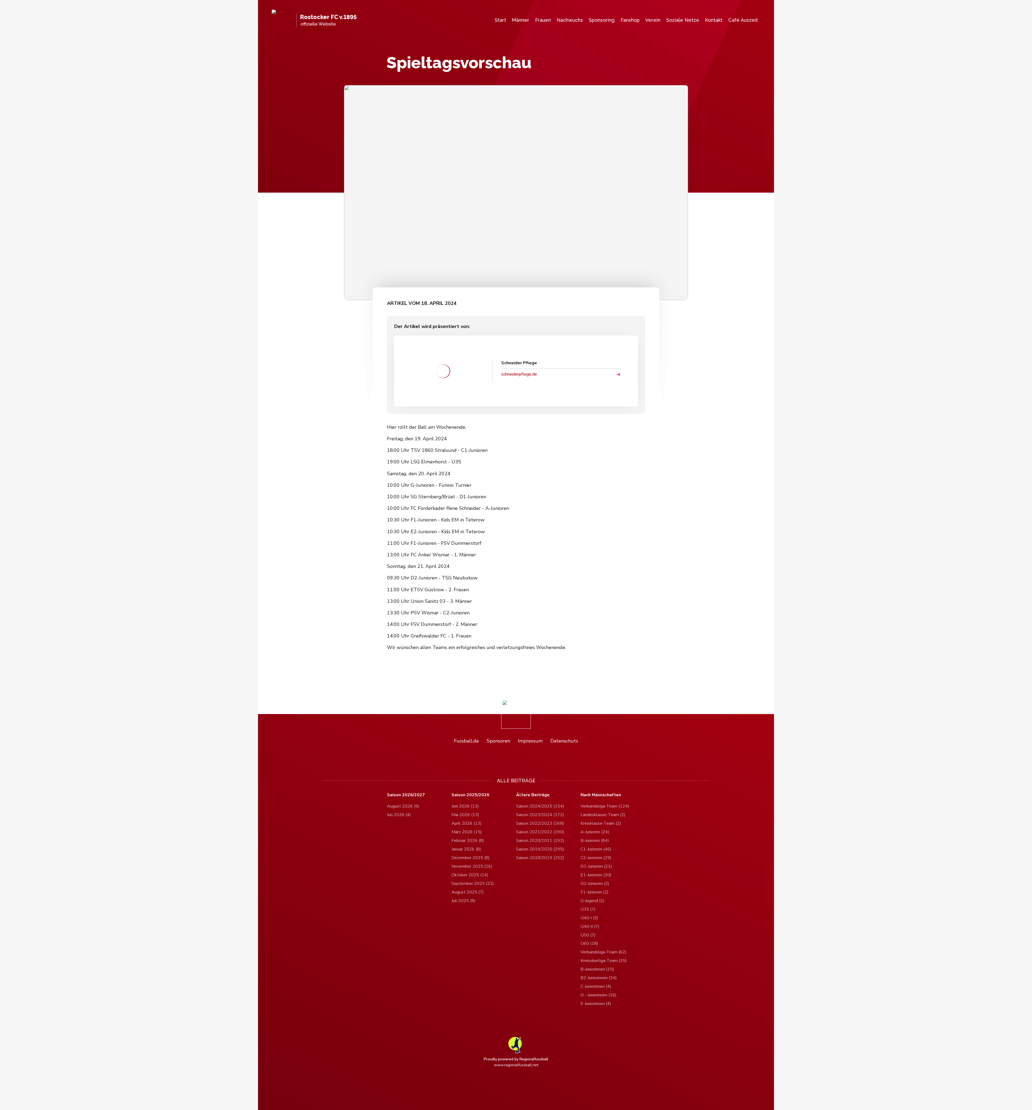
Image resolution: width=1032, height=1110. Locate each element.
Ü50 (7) (588, 935)
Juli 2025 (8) (463, 901)
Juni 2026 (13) (465, 806)
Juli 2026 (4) (399, 815)
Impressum (530, 741)
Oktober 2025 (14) (470, 875)
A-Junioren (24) (594, 832)
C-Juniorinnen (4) (595, 986)
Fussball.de (466, 741)
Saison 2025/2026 (470, 795)
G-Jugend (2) (592, 901)
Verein (652, 20)
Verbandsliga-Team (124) (604, 806)
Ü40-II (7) (589, 926)
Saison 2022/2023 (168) (540, 823)
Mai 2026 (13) (465, 815)
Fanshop (630, 20)
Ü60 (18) (589, 943)
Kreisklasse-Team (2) (600, 823)
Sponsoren (498, 741)
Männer (520, 20)
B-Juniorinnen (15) (597, 969)
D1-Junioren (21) (596, 866)
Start (500, 20)
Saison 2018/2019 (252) (540, 858)
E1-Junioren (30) (595, 875)
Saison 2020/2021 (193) (540, 841)
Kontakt (713, 20)
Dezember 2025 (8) (471, 858)
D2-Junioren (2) (594, 883)
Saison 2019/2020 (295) (540, 849)
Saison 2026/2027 (406, 795)
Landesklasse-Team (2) (602, 815)
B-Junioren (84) (594, 841)
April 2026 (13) (467, 823)
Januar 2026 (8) (466, 849)
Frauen (543, 20)
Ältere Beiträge (533, 795)
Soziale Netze (682, 20)
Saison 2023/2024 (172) (540, 815)
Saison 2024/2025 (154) (540, 806)
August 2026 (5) (403, 806)
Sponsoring (602, 20)
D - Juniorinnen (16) (598, 995)
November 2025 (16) (472, 866)
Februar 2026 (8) (468, 841)
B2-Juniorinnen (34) (598, 978)
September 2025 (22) (473, 883)
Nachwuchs (570, 20)
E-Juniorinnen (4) (595, 1004)
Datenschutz (564, 741)
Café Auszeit (743, 20)
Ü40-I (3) (589, 918)
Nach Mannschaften (600, 795)
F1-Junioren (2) (594, 892)
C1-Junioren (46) (595, 849)
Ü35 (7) (588, 909)
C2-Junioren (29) (595, 858)
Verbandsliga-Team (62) (603, 952)
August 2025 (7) (468, 892)
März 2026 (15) (467, 832)
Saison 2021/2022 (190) (540, 832)
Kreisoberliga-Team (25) (603, 961)
